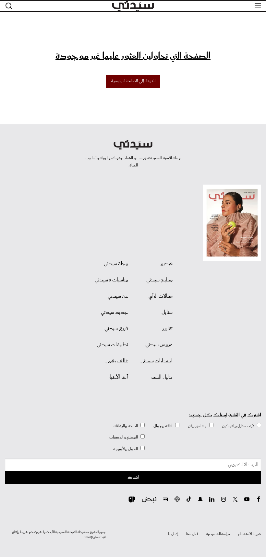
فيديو (167, 264)
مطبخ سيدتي (159, 280)
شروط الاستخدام (249, 534)
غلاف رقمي (116, 361)
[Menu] (258, 5)
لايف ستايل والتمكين (238, 426)
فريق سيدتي (116, 329)
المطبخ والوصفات (123, 437)
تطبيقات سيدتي (112, 345)
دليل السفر (162, 377)
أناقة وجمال (163, 426)
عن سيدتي (118, 296)
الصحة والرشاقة (126, 426)
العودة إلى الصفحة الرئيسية (133, 81)
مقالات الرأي (161, 296)
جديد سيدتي (114, 312)
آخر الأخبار (118, 377)
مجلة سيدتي (116, 264)
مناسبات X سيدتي (111, 280)
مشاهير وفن (197, 426)
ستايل (167, 312)
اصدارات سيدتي (156, 361)
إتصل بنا (173, 534)
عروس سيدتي (159, 345)
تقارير (168, 329)
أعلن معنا (192, 534)
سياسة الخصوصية (218, 534)
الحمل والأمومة (125, 449)
